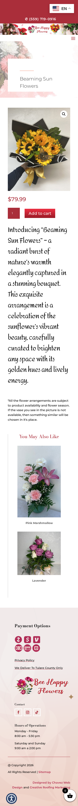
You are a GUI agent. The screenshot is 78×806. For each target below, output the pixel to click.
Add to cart (40, 213)
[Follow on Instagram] (27, 712)
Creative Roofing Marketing (50, 787)
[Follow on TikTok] (37, 712)
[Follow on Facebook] (18, 712)
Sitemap (44, 772)
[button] (63, 114)
